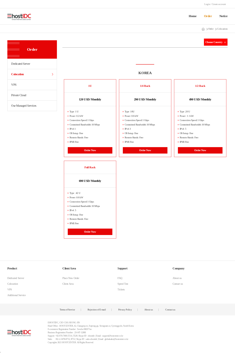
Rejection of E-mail (97, 309)
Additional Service (16, 295)
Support (122, 268)
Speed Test (123, 283)
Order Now (90, 150)
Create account (219, 4)
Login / (208, 4)
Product (12, 268)
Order (208, 16)
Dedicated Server (20, 63)
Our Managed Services (23, 105)
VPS (14, 84)
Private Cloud (18, 95)
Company (178, 268)
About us (177, 278)
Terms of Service (67, 309)
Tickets (121, 289)
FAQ (120, 278)
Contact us (178, 283)
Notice (223, 16)
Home (192, 16)
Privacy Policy (125, 309)
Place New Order (70, 278)
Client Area (69, 268)
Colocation (222, 28)
